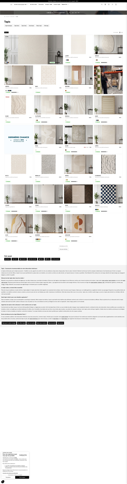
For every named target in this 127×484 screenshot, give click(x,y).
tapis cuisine (105, 280)
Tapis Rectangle (8, 25)
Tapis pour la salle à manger (9, 323)
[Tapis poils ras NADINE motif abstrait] (78, 75)
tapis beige (64, 318)
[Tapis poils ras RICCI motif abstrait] (18, 164)
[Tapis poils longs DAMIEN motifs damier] (48, 223)
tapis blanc (56, 318)
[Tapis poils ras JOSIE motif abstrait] (48, 194)
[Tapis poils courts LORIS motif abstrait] (108, 134)
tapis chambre (112, 280)
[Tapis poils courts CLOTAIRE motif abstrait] (48, 104)
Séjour (8, 259)
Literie (15, 259)
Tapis (41, 259)
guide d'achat (65, 316)
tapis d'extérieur (34, 318)
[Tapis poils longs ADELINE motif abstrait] (78, 223)
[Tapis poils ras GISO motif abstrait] (78, 194)
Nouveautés (41, 4)
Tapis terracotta (31, 323)
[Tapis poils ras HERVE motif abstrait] (18, 75)
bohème (100, 282)
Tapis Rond (16, 25)
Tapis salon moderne (42, 323)
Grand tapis (31, 25)
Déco (48, 259)
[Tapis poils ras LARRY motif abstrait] (78, 44)
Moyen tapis (39, 25)
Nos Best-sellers (33, 4)
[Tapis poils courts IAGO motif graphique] (108, 104)
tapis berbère (94, 282)
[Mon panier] (115, 4)
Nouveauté (56, 259)
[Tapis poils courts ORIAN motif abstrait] (108, 44)
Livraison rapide (57, 4)
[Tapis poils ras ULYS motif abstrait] (18, 223)
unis (103, 282)
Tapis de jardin (51, 323)
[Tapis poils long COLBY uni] (18, 194)
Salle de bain (33, 259)
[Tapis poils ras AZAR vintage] (78, 134)
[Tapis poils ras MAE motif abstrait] (48, 75)
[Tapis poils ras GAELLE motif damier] (108, 194)
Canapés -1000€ (48, 4)
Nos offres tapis (21, 323)
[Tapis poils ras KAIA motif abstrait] (48, 134)
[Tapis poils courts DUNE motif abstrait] (18, 104)
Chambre (23, 259)
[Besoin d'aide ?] (108, 4)
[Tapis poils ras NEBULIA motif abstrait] (48, 164)
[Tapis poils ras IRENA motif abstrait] (78, 164)
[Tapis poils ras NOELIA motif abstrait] (78, 104)
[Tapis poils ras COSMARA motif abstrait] (108, 164)
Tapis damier (60, 323)
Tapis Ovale (24, 25)
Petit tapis (46, 25)
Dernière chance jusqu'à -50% (20, 4)
